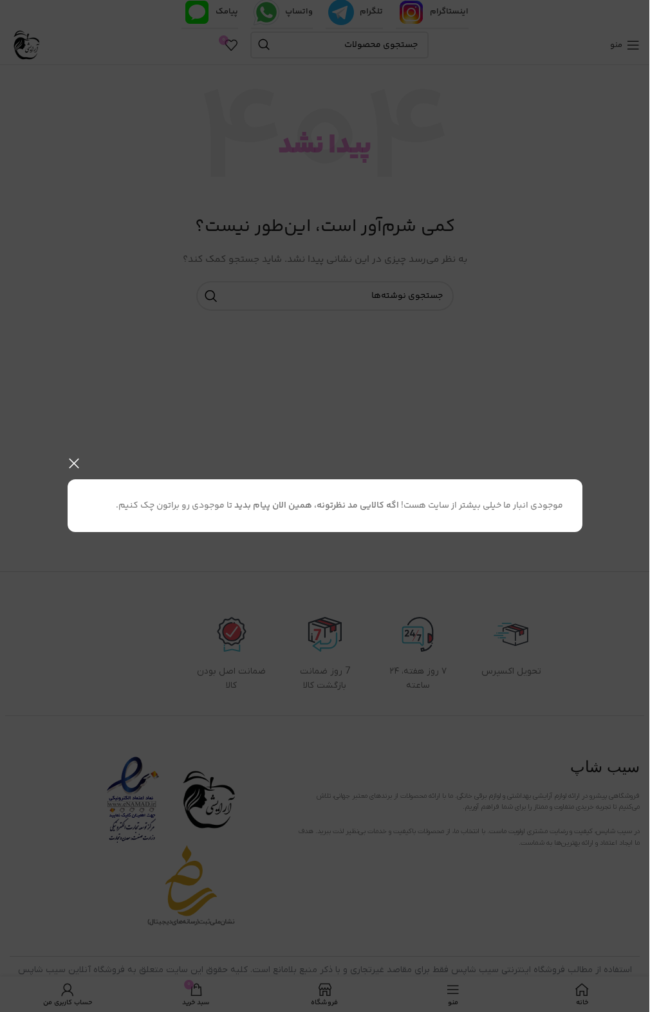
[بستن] (74, 463)
